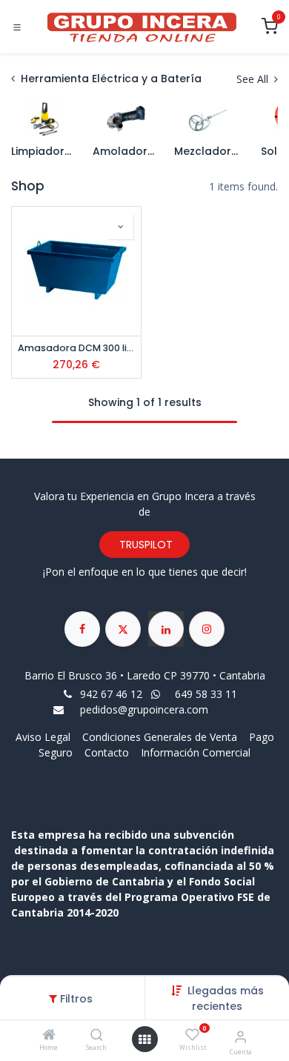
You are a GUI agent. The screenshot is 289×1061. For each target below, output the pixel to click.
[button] (120, 226)
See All (253, 79)
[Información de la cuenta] (240, 1036)
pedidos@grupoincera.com (144, 709)
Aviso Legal (44, 737)
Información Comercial (195, 752)
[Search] (97, 1035)
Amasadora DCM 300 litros (76, 347)
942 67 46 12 (111, 694)
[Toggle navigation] (17, 27)
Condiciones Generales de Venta (159, 737)
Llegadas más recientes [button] (225, 998)
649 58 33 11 (207, 694)
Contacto (106, 752)
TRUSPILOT (144, 544)
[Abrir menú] (144, 1039)
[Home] (49, 1035)
